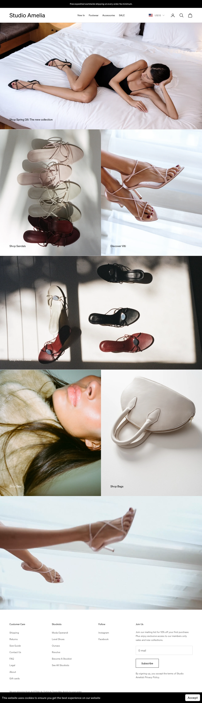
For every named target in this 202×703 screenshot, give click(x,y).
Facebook (103, 639)
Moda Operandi (60, 632)
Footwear (93, 15)
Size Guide (15, 645)
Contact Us (15, 652)
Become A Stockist (62, 658)
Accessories (108, 15)
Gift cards (14, 678)
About (12, 671)
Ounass (56, 645)
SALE (122, 15)
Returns (13, 639)
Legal (12, 665)
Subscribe (147, 663)
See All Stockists (60, 665)
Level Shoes (58, 639)
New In (81, 15)
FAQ (11, 658)
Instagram (103, 632)
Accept (193, 698)
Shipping (14, 632)
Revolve (56, 652)
